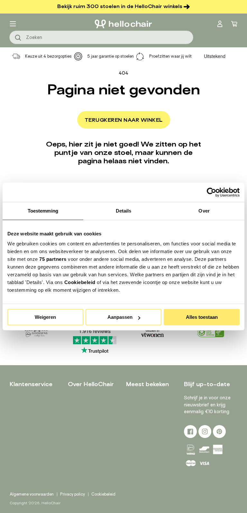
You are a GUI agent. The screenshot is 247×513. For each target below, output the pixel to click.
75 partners (53, 259)
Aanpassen (120, 317)
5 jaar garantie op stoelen (110, 56)
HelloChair (50, 503)
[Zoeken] (18, 38)
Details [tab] (124, 211)
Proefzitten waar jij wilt (170, 56)
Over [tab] (203, 211)
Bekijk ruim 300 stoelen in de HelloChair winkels (119, 6)
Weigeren (45, 317)
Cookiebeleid (80, 282)
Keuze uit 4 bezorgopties (48, 56)
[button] (13, 24)
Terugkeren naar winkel (124, 120)
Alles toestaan (202, 317)
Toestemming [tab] (43, 211)
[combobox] (101, 37)
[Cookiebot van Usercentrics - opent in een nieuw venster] (211, 192)
